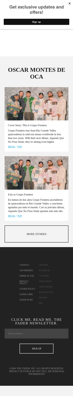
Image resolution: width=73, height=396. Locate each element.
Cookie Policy (27, 289)
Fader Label (26, 294)
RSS (41, 303)
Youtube (44, 276)
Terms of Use (27, 276)
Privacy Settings (20, 371)
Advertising (26, 270)
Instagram (45, 281)
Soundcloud (46, 292)
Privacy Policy (24, 282)
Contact (24, 265)
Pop (19, 146)
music (11, 146)
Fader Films (26, 300)
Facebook (44, 270)
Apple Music (45, 287)
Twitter (43, 265)
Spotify (43, 298)
